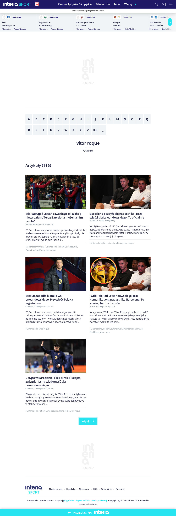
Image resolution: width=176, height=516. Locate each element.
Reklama (120, 489)
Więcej (85, 421)
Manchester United (34, 246)
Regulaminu (69, 500)
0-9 (95, 130)
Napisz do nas (55, 489)
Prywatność (81, 500)
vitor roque (88, 143)
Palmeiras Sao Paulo (35, 249)
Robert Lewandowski (67, 246)
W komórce (106, 489)
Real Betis (94, 332)
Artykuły (88, 150)
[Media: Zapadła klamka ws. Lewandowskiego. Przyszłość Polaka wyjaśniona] (55, 281)
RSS (95, 489)
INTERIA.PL (125, 500)
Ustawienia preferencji (97, 500)
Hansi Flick (64, 410)
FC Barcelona (51, 246)
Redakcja (70, 489)
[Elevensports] (37, 4)
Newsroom (84, 489)
